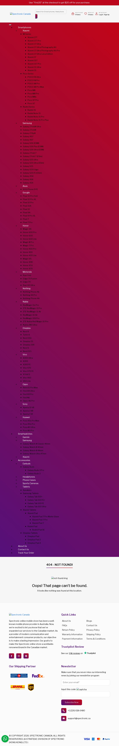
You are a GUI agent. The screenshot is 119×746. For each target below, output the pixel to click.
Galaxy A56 (28, 176)
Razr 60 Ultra (29, 285)
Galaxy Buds (28, 467)
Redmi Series (29, 107)
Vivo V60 (27, 377)
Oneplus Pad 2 (34, 539)
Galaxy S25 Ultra (30, 159)
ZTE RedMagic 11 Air (32, 311)
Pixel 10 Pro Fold (30, 196)
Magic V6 (27, 229)
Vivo (25, 354)
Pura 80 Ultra (29, 427)
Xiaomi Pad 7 (38, 523)
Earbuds (26, 463)
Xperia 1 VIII (28, 411)
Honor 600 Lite (30, 239)
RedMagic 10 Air (30, 315)
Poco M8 (31, 90)
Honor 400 (28, 252)
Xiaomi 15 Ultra (34, 67)
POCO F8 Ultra (34, 77)
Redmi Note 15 (34, 113)
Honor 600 (28, 235)
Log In (101, 14)
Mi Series (27, 34)
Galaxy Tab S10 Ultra (37, 506)
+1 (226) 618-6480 (76, 710)
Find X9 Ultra (29, 391)
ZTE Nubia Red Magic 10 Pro (35, 321)
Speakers (27, 490)
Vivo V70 (27, 368)
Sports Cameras (30, 483)
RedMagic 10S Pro (31, 318)
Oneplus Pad (33, 536)
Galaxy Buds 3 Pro (36, 470)
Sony (25, 404)
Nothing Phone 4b (31, 292)
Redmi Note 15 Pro (36, 116)
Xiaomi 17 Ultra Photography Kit (42, 47)
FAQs (64, 625)
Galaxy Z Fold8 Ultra (32, 126)
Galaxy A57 (28, 136)
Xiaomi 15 (32, 70)
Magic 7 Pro (28, 245)
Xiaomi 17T (32, 37)
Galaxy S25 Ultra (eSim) (33, 163)
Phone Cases (29, 480)
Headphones (29, 477)
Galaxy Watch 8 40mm (33, 447)
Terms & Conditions (96, 638)
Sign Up (106, 14)
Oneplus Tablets (30, 533)
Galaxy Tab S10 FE (36, 503)
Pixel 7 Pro (28, 222)
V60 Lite (27, 381)
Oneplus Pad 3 (34, 543)
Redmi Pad (32, 526)
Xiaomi (26, 30)
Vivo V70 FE (28, 371)
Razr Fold (27, 275)
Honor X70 (28, 268)
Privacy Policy (93, 630)
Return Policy (68, 630)
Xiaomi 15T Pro (34, 64)
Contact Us (23, 549)
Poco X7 (31, 103)
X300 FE (27, 364)
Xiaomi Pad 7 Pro (40, 520)
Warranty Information (72, 634)
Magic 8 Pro (28, 242)
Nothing (26, 288)
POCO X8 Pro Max (36, 87)
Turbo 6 (26, 334)
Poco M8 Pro (33, 93)
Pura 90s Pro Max (31, 420)
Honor (26, 225)
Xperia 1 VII (28, 414)
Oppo (25, 384)
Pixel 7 (26, 219)
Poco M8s (32, 97)
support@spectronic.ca (79, 718)
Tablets (26, 486)
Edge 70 (27, 282)
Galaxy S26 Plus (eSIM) (33, 146)
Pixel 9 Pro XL (29, 216)
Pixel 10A (27, 206)
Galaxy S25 (28, 166)
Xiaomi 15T (32, 60)
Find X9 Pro (28, 394)
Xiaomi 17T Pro (34, 41)
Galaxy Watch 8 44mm (33, 450)
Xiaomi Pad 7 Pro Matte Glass (45, 516)
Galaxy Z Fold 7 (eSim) (32, 156)
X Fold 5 (26, 374)
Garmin (26, 437)
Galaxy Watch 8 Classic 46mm (36, 444)
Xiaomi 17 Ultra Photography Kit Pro (44, 50)
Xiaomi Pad (33, 513)
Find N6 (26, 397)
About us (66, 621)
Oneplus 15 (28, 341)
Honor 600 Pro (29, 232)
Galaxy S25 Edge (30, 169)
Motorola (27, 272)
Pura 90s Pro (29, 424)
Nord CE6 (27, 338)
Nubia (25, 301)
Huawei (26, 417)
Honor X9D (28, 262)
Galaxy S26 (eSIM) (31, 143)
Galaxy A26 (28, 183)
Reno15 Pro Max (30, 387)
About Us (22, 546)
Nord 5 (26, 348)
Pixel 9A (26, 212)
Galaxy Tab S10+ (35, 496)
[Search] (36, 16)
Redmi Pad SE (38, 530)
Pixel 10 (26, 209)
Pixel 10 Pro (28, 202)
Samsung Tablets (31, 493)
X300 (25, 361)
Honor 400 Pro (29, 249)
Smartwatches (25, 434)
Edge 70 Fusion (30, 278)
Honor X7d (28, 265)
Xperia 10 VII (28, 407)
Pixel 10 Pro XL (29, 199)
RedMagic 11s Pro (31, 305)
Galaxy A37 (28, 140)
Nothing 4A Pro (30, 295)
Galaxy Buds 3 (34, 473)
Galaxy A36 (28, 179)
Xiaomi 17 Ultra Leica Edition (40, 54)
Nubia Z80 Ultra (30, 325)
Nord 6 (26, 331)
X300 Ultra (28, 358)
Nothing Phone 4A (31, 298)
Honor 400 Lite (29, 255)
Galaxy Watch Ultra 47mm (34, 453)
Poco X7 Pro (33, 100)
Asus (25, 186)
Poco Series (28, 73)
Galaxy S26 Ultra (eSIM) (33, 149)
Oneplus (27, 328)
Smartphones (24, 27)
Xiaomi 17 (32, 57)
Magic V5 (27, 259)
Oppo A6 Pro (29, 401)
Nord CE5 (27, 351)
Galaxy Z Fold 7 (29, 153)
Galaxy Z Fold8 (29, 130)
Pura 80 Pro (28, 430)
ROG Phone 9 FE (30, 189)
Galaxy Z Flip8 (29, 133)
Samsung (27, 123)
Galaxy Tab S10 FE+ (36, 500)
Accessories (24, 460)
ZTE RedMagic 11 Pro (32, 308)
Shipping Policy (93, 634)
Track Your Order (26, 553)
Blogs (89, 621)
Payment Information (72, 638)
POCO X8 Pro (34, 83)
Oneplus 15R (28, 345)
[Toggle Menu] (10, 24)
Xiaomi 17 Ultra (34, 44)
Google (26, 192)
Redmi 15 (32, 110)
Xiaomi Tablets (29, 510)
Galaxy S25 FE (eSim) (32, 173)
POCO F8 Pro (33, 80)
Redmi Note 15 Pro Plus (38, 120)
